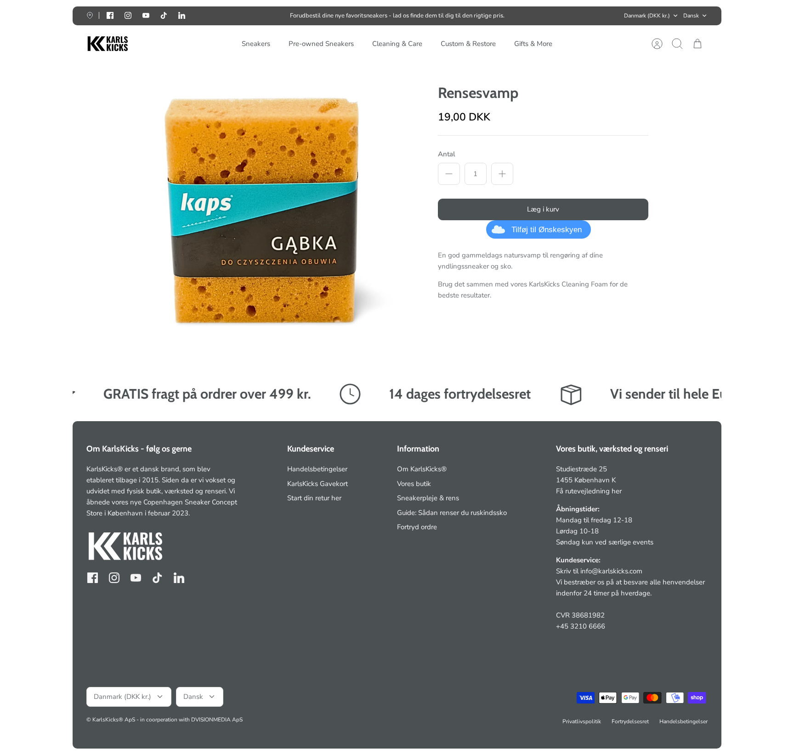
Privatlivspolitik (581, 721)
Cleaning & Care (397, 43)
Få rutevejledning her (589, 491)
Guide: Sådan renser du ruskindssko (452, 512)
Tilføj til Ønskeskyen (546, 229)
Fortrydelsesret (630, 721)
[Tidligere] (271, 16)
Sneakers (256, 43)
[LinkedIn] (182, 15)
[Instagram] (128, 15)
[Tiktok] (164, 15)
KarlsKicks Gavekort (317, 483)
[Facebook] (110, 15)
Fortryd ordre (417, 527)
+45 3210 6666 (580, 626)
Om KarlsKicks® (422, 469)
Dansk (691, 15)
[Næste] (523, 16)
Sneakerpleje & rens (428, 498)
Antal (446, 154)
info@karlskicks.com (611, 571)
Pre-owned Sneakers (321, 43)
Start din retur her (314, 498)
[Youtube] (146, 15)
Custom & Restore (468, 43)
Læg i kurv (543, 209)
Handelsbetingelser (317, 469)
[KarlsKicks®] (107, 43)
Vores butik (414, 483)
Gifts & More (533, 43)
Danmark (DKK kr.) (647, 15)
